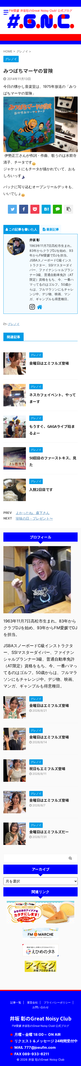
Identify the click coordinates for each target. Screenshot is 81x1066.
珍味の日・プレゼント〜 (34, 518)
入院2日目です (41, 489)
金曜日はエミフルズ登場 (49, 363)
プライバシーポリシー (57, 1002)
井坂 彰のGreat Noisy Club (40, 1018)
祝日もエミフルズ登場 (47, 768)
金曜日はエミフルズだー (49, 831)
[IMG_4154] (40, 148)
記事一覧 (15, 1002)
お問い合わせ (40, 1007)
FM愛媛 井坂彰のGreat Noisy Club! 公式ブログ (40, 1025)
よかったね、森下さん (33, 513)
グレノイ (14, 324)
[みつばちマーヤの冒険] (46, 209)
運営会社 (32, 1002)
